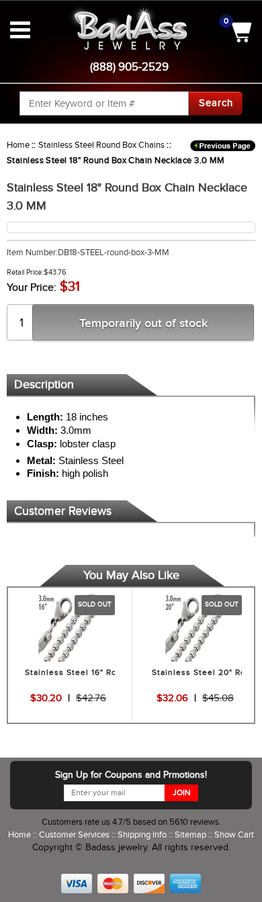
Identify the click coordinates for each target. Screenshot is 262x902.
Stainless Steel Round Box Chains (101, 145)
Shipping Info (143, 834)
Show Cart (234, 834)
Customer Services (75, 834)
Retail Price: (25, 272)
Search (216, 102)
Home (18, 145)
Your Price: (31, 287)
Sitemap (191, 834)
